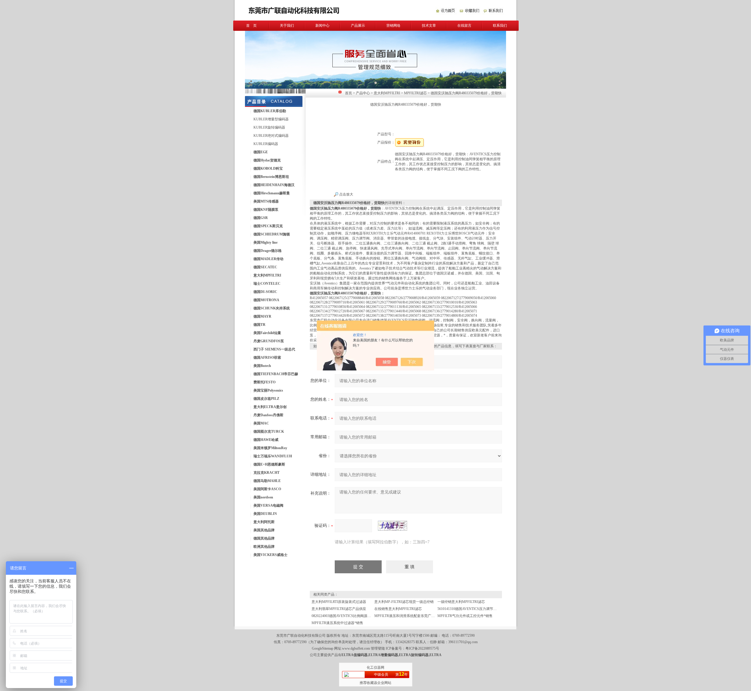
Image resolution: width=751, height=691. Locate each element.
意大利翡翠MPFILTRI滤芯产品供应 (339, 609)
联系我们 (500, 25)
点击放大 (345, 194)
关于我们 (287, 25)
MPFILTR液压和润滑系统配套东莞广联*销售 (409, 616)
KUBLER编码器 (265, 144)
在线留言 (464, 25)
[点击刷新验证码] (392, 526)
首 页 (251, 25)
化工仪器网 (375, 667)
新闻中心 (322, 25)
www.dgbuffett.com (356, 648)
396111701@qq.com (463, 642)
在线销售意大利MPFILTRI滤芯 (398, 609)
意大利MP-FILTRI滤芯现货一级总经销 (404, 602)
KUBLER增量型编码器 (271, 119)
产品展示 (358, 25)
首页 (348, 93)
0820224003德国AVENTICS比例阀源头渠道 (345, 616)
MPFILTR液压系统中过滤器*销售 (337, 623)
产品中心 (363, 93)
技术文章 (429, 25)
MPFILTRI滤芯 (415, 93)
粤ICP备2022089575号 (422, 648)
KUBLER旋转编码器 (269, 127)
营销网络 (393, 25)
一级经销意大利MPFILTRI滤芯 (461, 602)
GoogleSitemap (322, 648)
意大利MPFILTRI (387, 93)
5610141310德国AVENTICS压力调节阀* (467, 609)
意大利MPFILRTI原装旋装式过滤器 (339, 602)
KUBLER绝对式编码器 (271, 136)
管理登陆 (378, 648)
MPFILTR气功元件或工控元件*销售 (465, 616)
